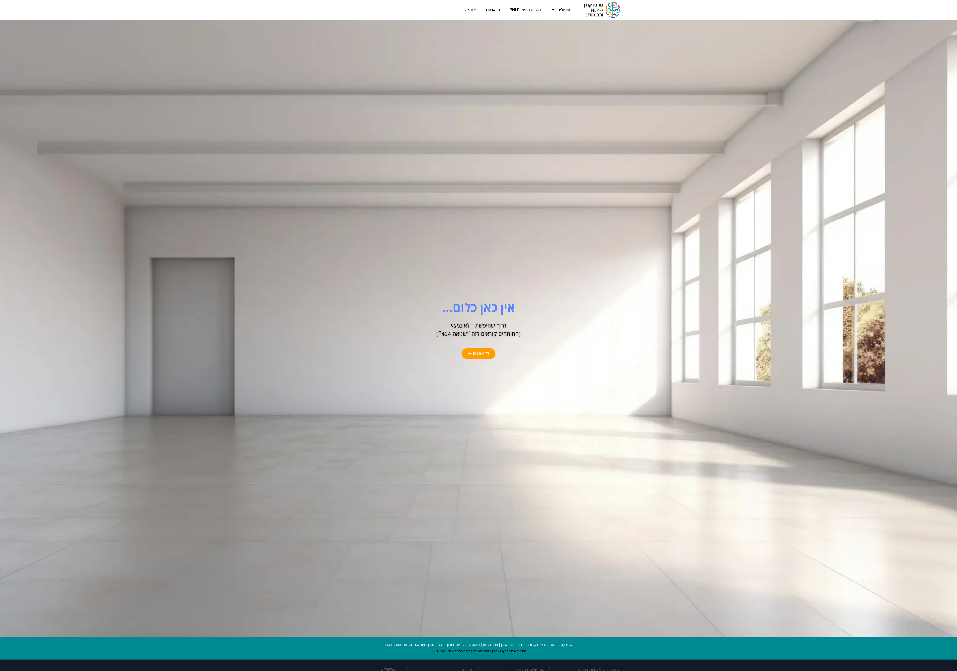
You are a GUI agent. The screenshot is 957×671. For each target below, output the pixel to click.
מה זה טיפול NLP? (525, 9)
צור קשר (468, 9)
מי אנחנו (493, 9)
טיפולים (564, 9)
